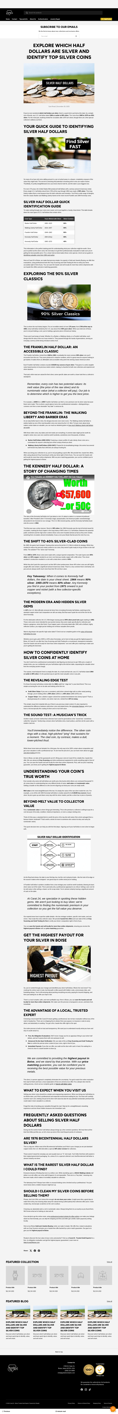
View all (109, 1262)
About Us (33, 19)
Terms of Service (108, 1403)
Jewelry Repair (55, 19)
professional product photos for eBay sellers (65, 1216)
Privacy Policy (71, 1403)
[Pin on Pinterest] (39, 1251)
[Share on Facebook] (35, 1251)
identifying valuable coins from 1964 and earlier (39, 255)
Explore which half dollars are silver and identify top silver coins (17, 1326)
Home (8, 19)
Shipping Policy (97, 1403)
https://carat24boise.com (31, 1242)
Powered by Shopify (34, 1403)
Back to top (59, 1352)
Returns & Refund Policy (84, 1403)
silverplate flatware (78, 706)
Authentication (43, 19)
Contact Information (107, 1407)
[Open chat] (113, 1409)
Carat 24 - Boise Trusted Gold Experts (19, 1403)
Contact (14, 19)
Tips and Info (23, 19)
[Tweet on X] (31, 1251)
